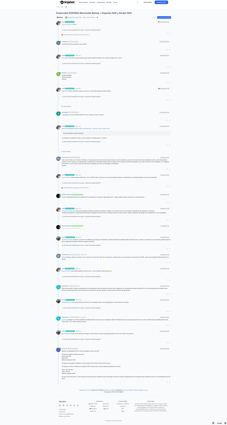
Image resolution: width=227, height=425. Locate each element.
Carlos (63, 237)
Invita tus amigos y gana (140, 390)
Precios (115, 2)
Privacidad (62, 411)
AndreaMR (64, 112)
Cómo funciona (83, 2)
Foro (123, 408)
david (63, 22)
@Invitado (78, 55)
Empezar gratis (161, 2)
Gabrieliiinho (65, 286)
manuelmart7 (65, 157)
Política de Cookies (64, 416)
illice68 (64, 73)
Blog (123, 411)
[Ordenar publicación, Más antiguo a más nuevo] (155, 17)
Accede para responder (164, 17)
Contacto (122, 406)
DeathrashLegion (66, 194)
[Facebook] (77, 405)
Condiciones (62, 409)
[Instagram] (63, 405)
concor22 (64, 348)
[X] (74, 405)
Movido (60, 17)
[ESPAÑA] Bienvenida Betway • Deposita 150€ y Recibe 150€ (91, 128)
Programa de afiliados (123, 403)
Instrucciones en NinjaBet (69, 24)
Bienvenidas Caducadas (75, 17)
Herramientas (101, 2)
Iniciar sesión (148, 2)
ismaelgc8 (64, 41)
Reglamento (82, 390)
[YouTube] (60, 405)
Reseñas (108, 2)
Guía (89, 390)
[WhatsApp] (70, 405)
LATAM (112, 390)
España (106, 390)
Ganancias (92, 2)
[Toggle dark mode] (138, 2)
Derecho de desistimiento (66, 414)
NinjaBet (62, 401)
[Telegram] (67, 405)
